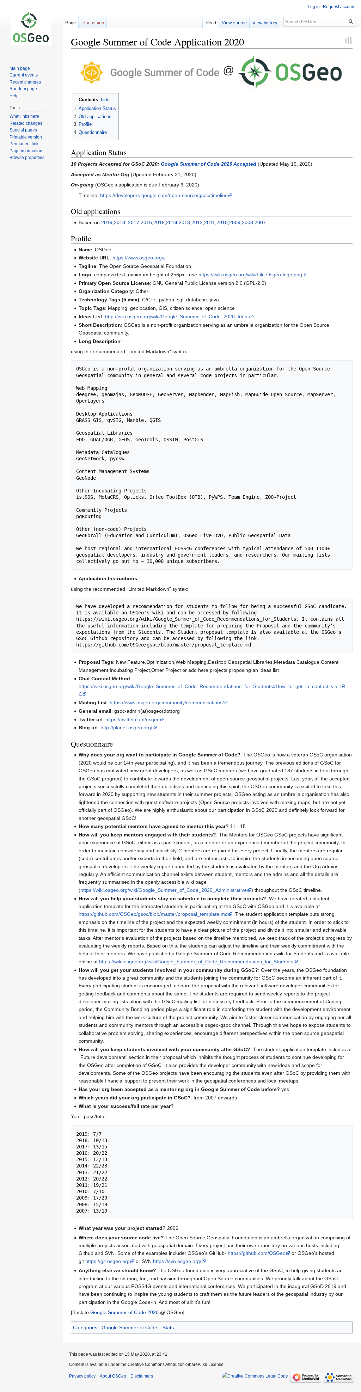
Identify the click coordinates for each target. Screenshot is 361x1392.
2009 (234, 222)
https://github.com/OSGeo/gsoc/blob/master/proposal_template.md (153, 914)
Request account (339, 6)
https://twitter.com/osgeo (132, 719)
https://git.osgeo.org (107, 1261)
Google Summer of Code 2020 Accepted (208, 164)
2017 (133, 222)
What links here (24, 116)
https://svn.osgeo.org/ (177, 1261)
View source (234, 22)
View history (264, 22)
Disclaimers (141, 1376)
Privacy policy (82, 1376)
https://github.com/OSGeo (257, 1253)
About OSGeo (113, 1376)
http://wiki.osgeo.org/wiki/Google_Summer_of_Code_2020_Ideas (177, 316)
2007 (260, 222)
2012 (197, 222)
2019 (106, 222)
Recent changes (25, 82)
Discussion (92, 22)
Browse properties (27, 157)
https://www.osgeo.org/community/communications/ (167, 702)
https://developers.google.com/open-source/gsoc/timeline (164, 195)
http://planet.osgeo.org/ (126, 727)
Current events (24, 75)
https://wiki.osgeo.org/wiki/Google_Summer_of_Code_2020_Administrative (163, 890)
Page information (26, 150)
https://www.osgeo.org (137, 257)
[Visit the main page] (31, 28)
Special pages (23, 130)
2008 (247, 222)
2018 (119, 222)
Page (70, 22)
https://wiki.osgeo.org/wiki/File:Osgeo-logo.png (250, 274)
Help (14, 95)
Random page (23, 88)
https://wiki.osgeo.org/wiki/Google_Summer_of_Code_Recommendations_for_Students (196, 961)
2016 (146, 222)
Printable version (26, 137)
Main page (20, 68)
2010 (222, 222)
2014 (171, 222)
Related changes (26, 123)
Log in (314, 6)
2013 (184, 222)
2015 (159, 222)
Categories (85, 1327)
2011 (209, 222)
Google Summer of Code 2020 (124, 1312)
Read (211, 22)
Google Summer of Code (129, 1327)
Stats (168, 1327)
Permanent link (24, 143)
